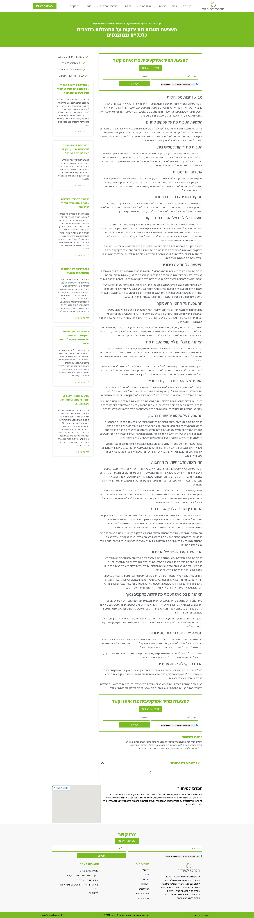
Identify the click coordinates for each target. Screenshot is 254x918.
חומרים (162, 6)
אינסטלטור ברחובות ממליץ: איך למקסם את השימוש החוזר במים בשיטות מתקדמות (73, 89)
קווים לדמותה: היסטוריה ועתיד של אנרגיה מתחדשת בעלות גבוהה (74, 399)
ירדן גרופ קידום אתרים (201, 915)
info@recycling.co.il (52, 915)
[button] (102, 763)
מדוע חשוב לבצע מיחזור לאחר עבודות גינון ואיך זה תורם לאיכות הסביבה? (75, 149)
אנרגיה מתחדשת (108, 6)
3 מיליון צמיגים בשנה (89, 870)
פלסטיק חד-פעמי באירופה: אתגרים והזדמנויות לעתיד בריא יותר (74, 203)
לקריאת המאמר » (82, 131)
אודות (175, 6)
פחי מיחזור (94, 892)
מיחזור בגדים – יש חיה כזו (87, 880)
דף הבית (187, 6)
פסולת (128, 6)
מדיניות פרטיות (176, 84)
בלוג (89, 6)
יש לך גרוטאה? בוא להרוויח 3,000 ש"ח (82, 875)
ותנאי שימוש (165, 84)
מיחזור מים (145, 6)
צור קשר (74, 6)
